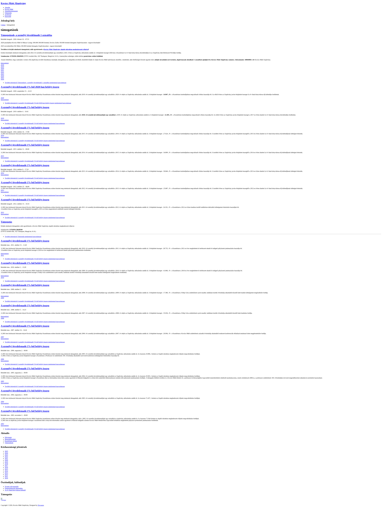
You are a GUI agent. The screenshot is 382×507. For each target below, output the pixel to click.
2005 (2, 381)
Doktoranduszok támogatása (14, 488)
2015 (2, 156)
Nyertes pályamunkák (12, 486)
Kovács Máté (9, 9)
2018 (2, 65)
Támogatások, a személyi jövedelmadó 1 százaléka (26, 35)
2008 (2, 318)
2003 (2, 424)
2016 (2, 135)
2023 (2, 74)
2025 (2, 77)
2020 (2, 68)
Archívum (8, 15)
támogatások (5, 63)
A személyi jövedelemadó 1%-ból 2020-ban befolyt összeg (30, 87)
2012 (2, 212)
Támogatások (9, 443)
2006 (2, 359)
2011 (2, 255)
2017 (6, 465)
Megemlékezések (10, 439)
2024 (2, 76)
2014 (2, 173)
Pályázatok (8, 437)
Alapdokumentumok (11, 11)
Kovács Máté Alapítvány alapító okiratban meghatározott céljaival (66, 49)
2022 (2, 72)
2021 (2, 70)
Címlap (3, 25)
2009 (2, 298)
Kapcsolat (8, 16)
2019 (2, 67)
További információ (35, 82)
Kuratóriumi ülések (11, 441)
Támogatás (8, 13)
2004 (2, 401)
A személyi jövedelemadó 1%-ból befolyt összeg (25, 107)
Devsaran (41, 505)
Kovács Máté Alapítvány (13, 3)
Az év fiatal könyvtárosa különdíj (15, 490)
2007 (2, 337)
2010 (2, 277)
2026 (2, 79)
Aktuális (7, 7)
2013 (2, 190)
